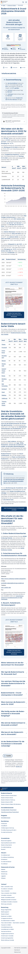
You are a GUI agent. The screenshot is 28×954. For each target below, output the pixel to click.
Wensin (4, 360)
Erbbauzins (4, 823)
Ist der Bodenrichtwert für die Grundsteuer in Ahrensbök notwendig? (12, 743)
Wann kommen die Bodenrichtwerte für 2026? (13, 703)
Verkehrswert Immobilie (7, 935)
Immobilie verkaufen (6, 895)
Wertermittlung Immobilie (7, 940)
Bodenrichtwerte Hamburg (8, 800)
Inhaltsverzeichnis (9, 73)
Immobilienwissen (5, 818)
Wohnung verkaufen (6, 904)
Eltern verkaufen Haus (7, 886)
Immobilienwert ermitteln (7, 929)
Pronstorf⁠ (4, 347)
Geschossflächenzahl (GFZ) (8, 843)
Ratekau (4, 395)
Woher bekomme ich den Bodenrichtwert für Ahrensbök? (12, 664)
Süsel (3, 392)
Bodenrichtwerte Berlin (7, 797)
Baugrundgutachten (6, 909)
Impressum (17, 950)
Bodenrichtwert (5, 914)
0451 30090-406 (6, 587)
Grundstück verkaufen (7, 888)
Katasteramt (4, 871)
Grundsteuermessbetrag (7, 857)
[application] (14, 200)
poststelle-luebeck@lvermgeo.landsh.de (12, 583)
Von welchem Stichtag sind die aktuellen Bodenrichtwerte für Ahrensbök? (13, 683)
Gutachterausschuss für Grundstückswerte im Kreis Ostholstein (12, 597)
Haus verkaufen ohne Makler (8, 893)
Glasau (3, 344)
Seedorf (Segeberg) (4, 370)
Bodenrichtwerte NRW (7, 802)
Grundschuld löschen (6, 832)
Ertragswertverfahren (6, 918)
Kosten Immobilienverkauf (8, 897)
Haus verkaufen (5, 891)
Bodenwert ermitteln (6, 916)
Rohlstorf (4, 389)
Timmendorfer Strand (4, 403)
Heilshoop (4, 398)
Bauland (3, 849)
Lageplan (3, 876)
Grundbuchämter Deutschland (8, 810)
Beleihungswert (5, 912)
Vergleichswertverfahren (7, 933)
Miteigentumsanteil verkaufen (8, 899)
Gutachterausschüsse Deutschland (10, 812)
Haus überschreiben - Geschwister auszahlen (13, 922)
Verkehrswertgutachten (7, 938)
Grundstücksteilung (6, 847)
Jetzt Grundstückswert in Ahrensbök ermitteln (14, 509)
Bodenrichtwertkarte (6, 845)
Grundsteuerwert (5, 855)
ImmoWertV (4, 825)
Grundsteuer (4, 863)
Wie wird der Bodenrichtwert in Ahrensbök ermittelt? (13, 724)
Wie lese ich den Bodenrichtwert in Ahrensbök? (12, 733)
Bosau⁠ (3, 376)
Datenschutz (17, 952)
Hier (6, 98)
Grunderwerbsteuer (6, 861)
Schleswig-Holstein (11, 5)
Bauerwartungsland (6, 840)
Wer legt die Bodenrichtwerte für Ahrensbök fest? (12, 673)
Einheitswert (4, 859)
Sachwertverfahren (6, 931)
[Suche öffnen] (23, 2)
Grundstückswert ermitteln (8, 920)
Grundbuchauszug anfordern (8, 830)
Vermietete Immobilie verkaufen (9, 901)
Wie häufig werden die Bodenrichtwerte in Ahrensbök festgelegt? (13, 713)
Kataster (3, 869)
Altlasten (3, 878)
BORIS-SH (19, 766)
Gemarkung (4, 873)
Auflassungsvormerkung (7, 828)
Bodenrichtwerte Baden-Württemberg (11, 804)
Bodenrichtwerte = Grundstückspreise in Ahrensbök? (12, 694)
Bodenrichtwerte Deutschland (8, 795)
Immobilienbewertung (6, 927)
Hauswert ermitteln (6, 925)
